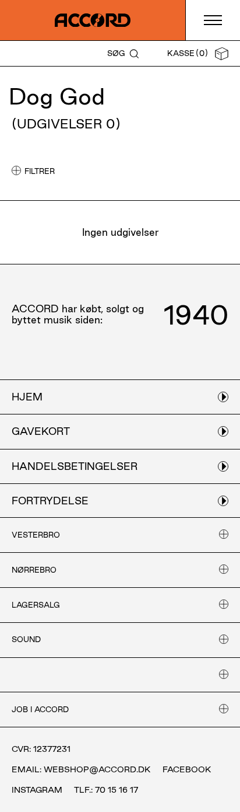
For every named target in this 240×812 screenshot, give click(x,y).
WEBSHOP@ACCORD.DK (97, 769)
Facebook (187, 769)
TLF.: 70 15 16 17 (106, 789)
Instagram (37, 789)
